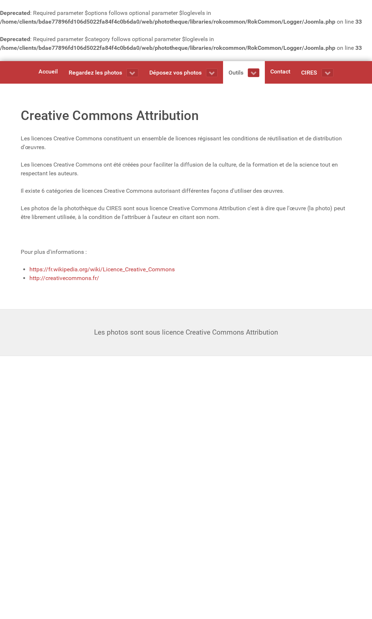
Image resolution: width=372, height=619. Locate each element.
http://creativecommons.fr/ (64, 278)
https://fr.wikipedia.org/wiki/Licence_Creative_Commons (102, 269)
